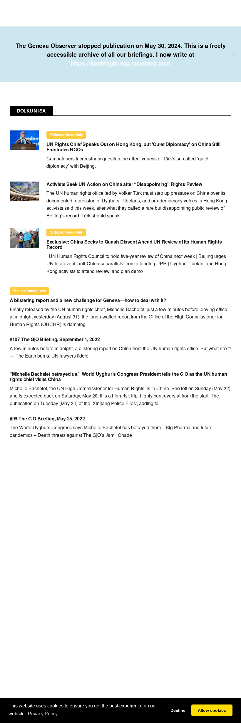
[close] (234, 54)
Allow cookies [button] (212, 710)
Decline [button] (177, 710)
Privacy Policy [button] (43, 713)
